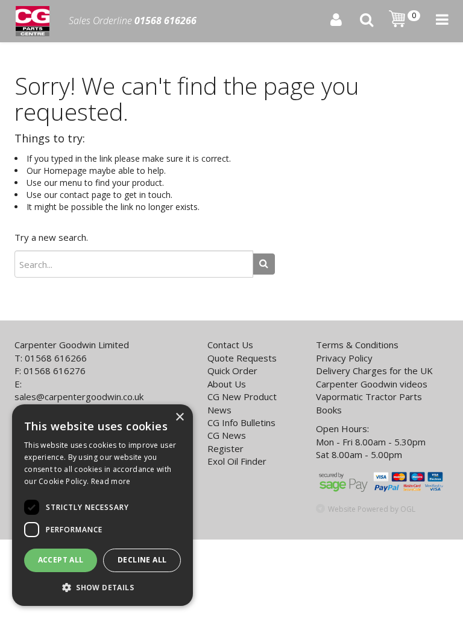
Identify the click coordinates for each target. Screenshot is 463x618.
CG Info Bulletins (241, 422)
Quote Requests (242, 358)
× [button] (179, 417)
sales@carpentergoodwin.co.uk (78, 396)
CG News (226, 435)
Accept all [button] (61, 560)
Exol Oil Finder (236, 461)
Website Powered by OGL (371, 509)
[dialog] (102, 505)
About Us (226, 384)
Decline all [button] (142, 560)
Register (225, 448)
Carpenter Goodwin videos (371, 384)
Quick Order (232, 371)
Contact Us (230, 345)
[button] (102, 587)
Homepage (65, 170)
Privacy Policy (344, 358)
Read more (111, 481)
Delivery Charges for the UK (374, 371)
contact (74, 194)
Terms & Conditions (357, 345)
